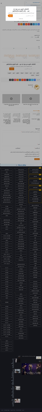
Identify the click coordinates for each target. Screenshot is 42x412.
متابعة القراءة (21, 18)
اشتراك (10, 15)
